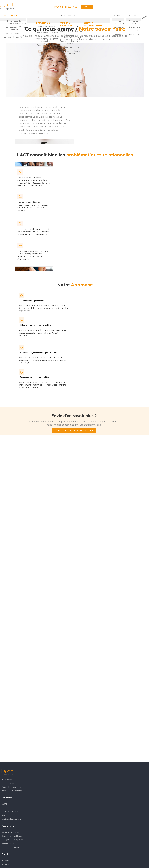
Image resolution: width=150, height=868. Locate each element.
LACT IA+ (5, 804)
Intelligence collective (10, 847)
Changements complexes (12, 840)
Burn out (5, 815)
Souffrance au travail (9, 812)
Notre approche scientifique (12, 791)
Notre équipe (6, 779)
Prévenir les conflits (9, 843)
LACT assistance (8, 808)
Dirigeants (5, 864)
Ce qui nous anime (9, 783)
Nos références (7, 860)
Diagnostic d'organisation (11, 832)
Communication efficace (11, 836)
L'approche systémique (11, 787)
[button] (43, 23)
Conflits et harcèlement (11, 819)
